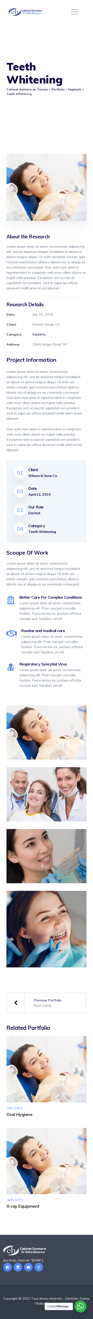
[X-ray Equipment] (79, 1135)
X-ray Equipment (23, 1206)
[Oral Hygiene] (79, 1043)
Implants (39, 334)
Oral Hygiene (19, 1114)
